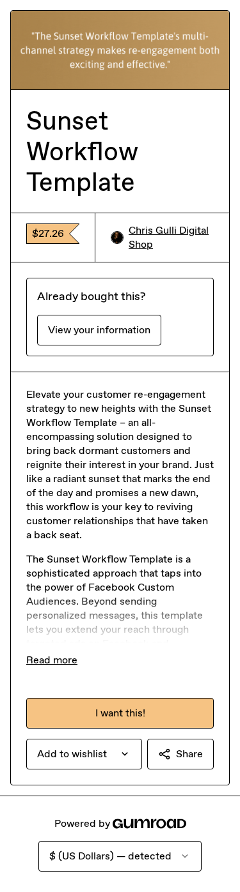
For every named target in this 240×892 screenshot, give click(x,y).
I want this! (120, 713)
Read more (51, 660)
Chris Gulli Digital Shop (169, 237)
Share (189, 754)
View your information (99, 330)
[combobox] (84, 754)
